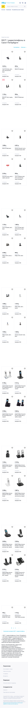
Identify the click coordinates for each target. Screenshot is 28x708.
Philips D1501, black (19, 255)
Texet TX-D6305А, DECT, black (7, 228)
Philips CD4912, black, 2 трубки (7, 256)
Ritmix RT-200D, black (19, 97)
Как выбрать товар (7, 669)
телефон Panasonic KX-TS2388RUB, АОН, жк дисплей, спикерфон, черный (20, 574)
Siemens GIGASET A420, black (20, 335)
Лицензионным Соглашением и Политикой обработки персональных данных (13, 703)
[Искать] (24, 6)
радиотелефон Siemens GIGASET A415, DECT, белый (7, 495)
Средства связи (5, 37)
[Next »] (19, 628)
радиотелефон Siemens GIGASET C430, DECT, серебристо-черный (20, 546)
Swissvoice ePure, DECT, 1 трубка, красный (7, 177)
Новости (5, 690)
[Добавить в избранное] (12, 51)
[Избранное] (20, 3)
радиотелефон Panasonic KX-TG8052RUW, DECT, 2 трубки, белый (7, 387)
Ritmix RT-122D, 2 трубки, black (7, 98)
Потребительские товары (18, 9)
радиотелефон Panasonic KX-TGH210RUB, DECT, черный (7, 415)
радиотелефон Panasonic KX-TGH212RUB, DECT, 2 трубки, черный (20, 415)
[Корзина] (22, 3)
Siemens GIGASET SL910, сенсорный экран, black (20, 149)
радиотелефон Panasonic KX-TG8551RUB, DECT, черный (20, 387)
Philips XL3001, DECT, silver (6, 335)
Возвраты (5, 676)
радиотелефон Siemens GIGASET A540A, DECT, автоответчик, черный (7, 546)
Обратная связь (7, 671)
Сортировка (16, 47)
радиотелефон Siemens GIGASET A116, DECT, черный (7, 466)
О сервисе (5, 673)
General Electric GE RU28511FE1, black (6, 616)
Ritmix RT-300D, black (6, 148)
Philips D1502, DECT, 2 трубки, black (6, 307)
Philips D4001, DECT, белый (19, 307)
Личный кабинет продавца (9, 683)
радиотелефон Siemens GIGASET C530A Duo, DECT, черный (7, 574)
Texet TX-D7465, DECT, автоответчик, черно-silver (19, 229)
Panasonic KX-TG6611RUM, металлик (20, 616)
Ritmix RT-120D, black (19, 69)
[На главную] (3, 3)
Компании (8, 9)
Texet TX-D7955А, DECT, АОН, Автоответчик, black (7, 70)
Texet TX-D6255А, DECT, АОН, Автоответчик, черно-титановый (20, 178)
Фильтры (23, 47)
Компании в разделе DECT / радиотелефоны (14, 631)
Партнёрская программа (9, 692)
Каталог (3, 9)
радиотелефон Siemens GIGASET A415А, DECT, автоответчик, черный (20, 495)
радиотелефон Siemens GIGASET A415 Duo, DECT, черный (20, 466)
